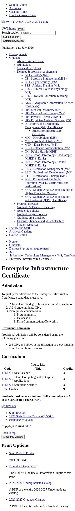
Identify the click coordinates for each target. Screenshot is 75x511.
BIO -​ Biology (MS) (37, 75)
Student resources (27, 224)
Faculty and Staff (19, 228)
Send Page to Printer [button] (21, 453)
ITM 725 (7, 384)
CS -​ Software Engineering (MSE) (46, 78)
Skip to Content (18, 4)
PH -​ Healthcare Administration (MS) (47, 148)
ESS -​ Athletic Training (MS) (42, 85)
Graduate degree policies (32, 214)
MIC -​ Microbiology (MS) (41, 137)
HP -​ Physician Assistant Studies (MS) (48, 120)
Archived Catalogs (20, 231)
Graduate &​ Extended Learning (36, 207)
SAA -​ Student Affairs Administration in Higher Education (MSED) (49, 191)
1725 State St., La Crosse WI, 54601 (31, 416)
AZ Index (15, 8)
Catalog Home (18, 11)
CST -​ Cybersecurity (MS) (41, 82)
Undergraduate (18, 54)
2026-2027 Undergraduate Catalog (30, 483)
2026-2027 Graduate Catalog (27, 499)
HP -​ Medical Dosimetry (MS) (43, 109)
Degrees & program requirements (29, 248)
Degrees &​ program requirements (37, 71)
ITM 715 (7, 372)
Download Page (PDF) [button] (23, 466)
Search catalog (10, 32)
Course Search (18, 235)
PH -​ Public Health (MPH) (41, 151)
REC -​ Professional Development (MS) (48, 172)
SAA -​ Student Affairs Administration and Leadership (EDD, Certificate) (47, 198)
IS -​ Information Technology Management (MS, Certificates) (44, 125)
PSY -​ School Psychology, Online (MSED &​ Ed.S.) (45, 163)
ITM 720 (7, 378)
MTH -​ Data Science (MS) (41, 144)
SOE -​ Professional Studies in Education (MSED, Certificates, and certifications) (46, 183)
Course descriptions (29, 68)
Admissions (24, 64)
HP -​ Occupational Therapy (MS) (45, 113)
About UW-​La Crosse (30, 61)
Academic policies (28, 210)
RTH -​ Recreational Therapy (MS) (46, 175)
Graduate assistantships (31, 217)
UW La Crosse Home (22, 15)
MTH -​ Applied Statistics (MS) (43, 141)
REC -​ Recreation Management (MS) (47, 169)
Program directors (27, 203)
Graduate (14, 57)
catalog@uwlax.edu (21, 419)
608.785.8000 (17, 412)
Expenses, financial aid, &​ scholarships (40, 221)
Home (13, 241)
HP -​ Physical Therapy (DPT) (43, 116)
